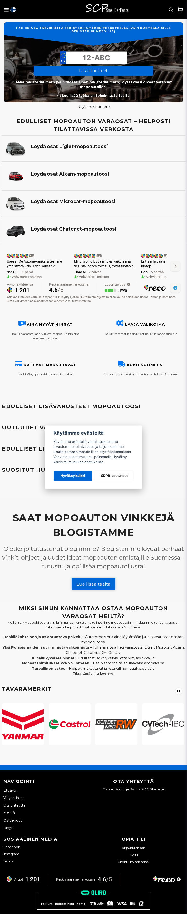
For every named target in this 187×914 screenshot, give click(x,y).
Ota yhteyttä (14, 805)
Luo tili (134, 855)
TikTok (8, 861)
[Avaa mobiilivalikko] (6, 10)
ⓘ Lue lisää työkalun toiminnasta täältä (93, 96)
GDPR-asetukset (114, 476)
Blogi (7, 828)
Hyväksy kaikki (73, 476)
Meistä (9, 813)
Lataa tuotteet (93, 70)
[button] (13, 9)
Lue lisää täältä (93, 584)
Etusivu (9, 790)
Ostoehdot (12, 820)
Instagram (11, 854)
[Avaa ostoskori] (180, 10)
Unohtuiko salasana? (134, 862)
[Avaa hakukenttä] (171, 10)
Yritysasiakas (13, 798)
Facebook (11, 847)
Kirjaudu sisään (133, 848)
